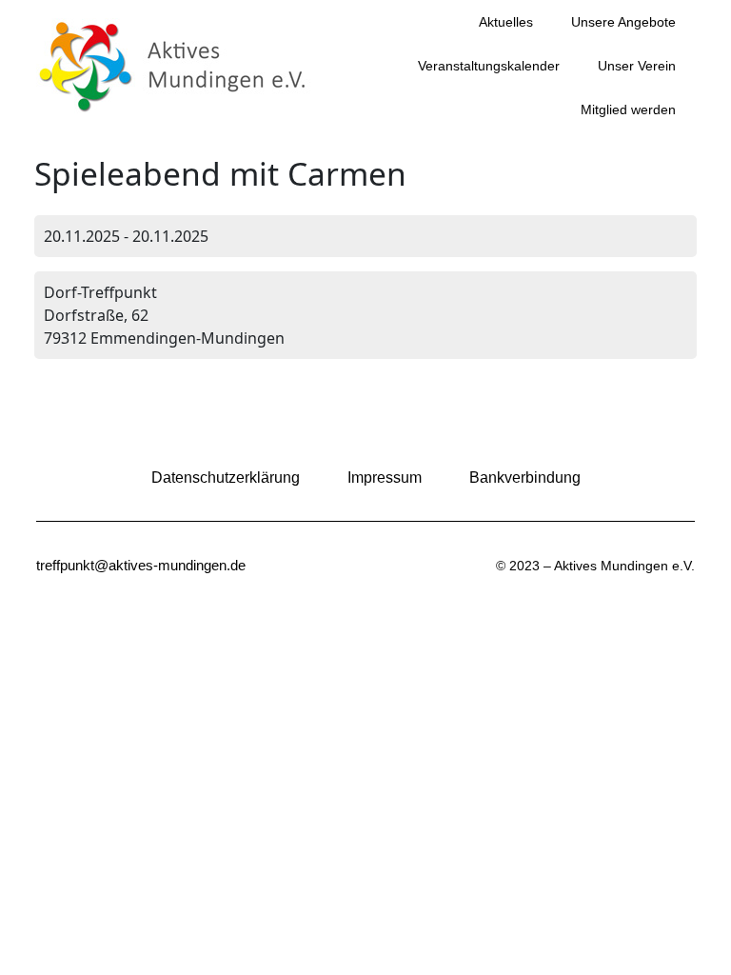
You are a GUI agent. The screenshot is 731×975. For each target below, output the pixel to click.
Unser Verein (637, 65)
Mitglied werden (628, 109)
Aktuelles (506, 22)
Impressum (384, 477)
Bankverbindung (525, 477)
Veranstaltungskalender (489, 65)
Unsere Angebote (623, 22)
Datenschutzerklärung (225, 477)
